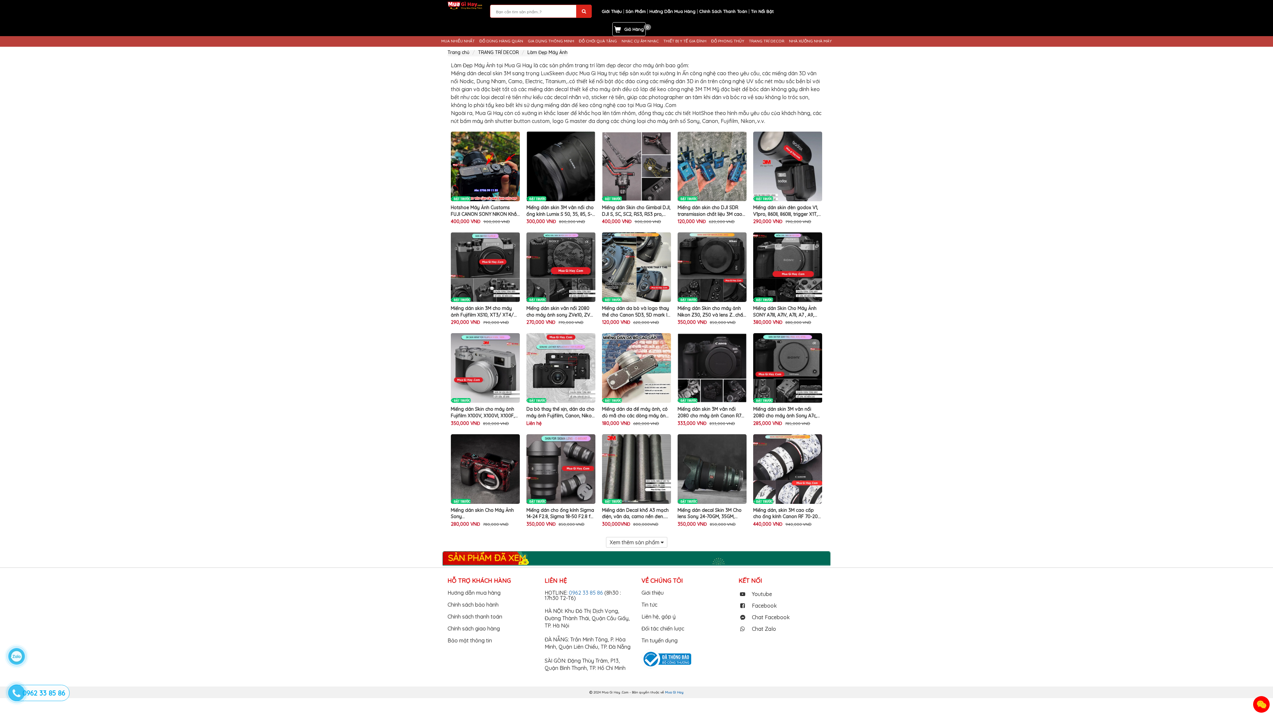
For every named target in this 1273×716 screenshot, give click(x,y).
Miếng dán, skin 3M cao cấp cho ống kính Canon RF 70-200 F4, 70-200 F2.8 (787, 513)
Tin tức (649, 604)
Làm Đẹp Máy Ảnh (547, 52)
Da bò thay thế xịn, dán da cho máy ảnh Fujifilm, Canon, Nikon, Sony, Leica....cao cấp (560, 412)
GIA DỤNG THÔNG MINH (551, 41)
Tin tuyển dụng (659, 640)
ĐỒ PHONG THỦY (727, 41)
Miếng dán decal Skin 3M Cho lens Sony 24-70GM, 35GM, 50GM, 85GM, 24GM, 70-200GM (711, 513)
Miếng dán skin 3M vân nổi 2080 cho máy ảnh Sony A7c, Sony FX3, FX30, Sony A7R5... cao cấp (785, 412)
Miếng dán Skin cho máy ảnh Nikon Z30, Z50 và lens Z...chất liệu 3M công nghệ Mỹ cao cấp (711, 311)
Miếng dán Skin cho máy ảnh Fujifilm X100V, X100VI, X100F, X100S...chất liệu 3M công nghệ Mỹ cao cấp (484, 412)
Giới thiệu (652, 592)
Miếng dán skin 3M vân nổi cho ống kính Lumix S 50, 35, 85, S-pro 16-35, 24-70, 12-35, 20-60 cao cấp (560, 211)
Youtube (762, 594)
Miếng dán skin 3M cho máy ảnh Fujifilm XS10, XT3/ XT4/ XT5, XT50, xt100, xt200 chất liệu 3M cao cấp (482, 311)
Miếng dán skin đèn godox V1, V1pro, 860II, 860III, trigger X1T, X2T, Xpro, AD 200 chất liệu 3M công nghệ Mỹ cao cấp (786, 211)
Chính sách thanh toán (475, 616)
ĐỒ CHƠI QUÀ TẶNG (598, 41)
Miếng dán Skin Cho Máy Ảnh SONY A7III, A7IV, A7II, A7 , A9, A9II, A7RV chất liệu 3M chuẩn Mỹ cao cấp (785, 311)
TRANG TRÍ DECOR (766, 41)
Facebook (764, 605)
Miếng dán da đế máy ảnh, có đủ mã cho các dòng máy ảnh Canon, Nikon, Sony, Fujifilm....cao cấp (635, 412)
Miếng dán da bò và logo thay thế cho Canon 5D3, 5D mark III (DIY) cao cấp (635, 311)
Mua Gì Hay (674, 692)
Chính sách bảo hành (473, 604)
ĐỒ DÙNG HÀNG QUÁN (501, 41)
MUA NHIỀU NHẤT (458, 41)
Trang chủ (458, 52)
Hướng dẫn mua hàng (474, 592)
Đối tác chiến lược (662, 628)
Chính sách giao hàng (474, 628)
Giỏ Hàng (634, 29)
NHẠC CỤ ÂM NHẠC (640, 41)
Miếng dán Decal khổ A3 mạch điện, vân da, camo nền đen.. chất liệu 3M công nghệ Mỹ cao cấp (636, 513)
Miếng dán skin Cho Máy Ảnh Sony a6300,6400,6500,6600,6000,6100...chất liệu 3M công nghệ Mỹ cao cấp (485, 513)
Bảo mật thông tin (470, 640)
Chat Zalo (764, 629)
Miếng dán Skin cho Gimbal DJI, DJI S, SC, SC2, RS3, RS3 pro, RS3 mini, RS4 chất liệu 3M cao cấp (636, 211)
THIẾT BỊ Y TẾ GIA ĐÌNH (684, 41)
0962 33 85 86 (586, 592)
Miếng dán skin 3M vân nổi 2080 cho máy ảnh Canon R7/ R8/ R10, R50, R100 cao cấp (711, 412)
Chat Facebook (771, 617)
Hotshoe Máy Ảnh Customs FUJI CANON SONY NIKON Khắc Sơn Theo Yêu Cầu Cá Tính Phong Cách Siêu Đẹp (485, 211)
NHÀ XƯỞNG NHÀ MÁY (810, 41)
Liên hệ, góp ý (658, 616)
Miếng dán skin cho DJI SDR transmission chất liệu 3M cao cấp (710, 211)
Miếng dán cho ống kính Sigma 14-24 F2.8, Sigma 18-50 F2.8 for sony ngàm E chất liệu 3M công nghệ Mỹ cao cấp (560, 513)
